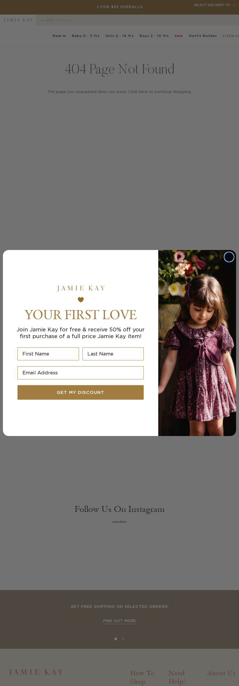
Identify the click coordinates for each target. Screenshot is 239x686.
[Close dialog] (229, 257)
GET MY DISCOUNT (80, 392)
